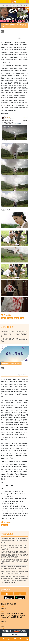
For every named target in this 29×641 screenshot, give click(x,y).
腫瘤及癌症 (4, 615)
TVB (22, 318)
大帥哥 (4, 318)
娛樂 (2, 31)
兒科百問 (22, 615)
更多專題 (19, 617)
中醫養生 (22, 613)
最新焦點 (3, 604)
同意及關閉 (14, 634)
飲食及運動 (10, 613)
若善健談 (4, 525)
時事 (21, 5)
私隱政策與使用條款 (15, 631)
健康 (3, 5)
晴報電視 (8, 5)
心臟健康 (10, 615)
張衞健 (10, 318)
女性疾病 (3, 617)
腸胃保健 (16, 615)
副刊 (25, 5)
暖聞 (15, 604)
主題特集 (15, 5)
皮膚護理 (13, 617)
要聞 (8, 604)
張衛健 (16, 318)
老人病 (8, 617)
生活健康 (16, 613)
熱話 (11, 604)
